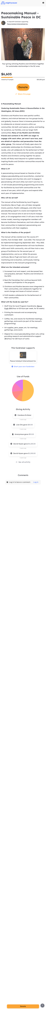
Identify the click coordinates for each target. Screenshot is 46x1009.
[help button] (42, 1005)
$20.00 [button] (30, 425)
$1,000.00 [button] (32, 453)
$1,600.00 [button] (32, 444)
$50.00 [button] (31, 434)
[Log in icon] (43, 3)
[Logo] (9, 2)
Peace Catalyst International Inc (17, 24)
